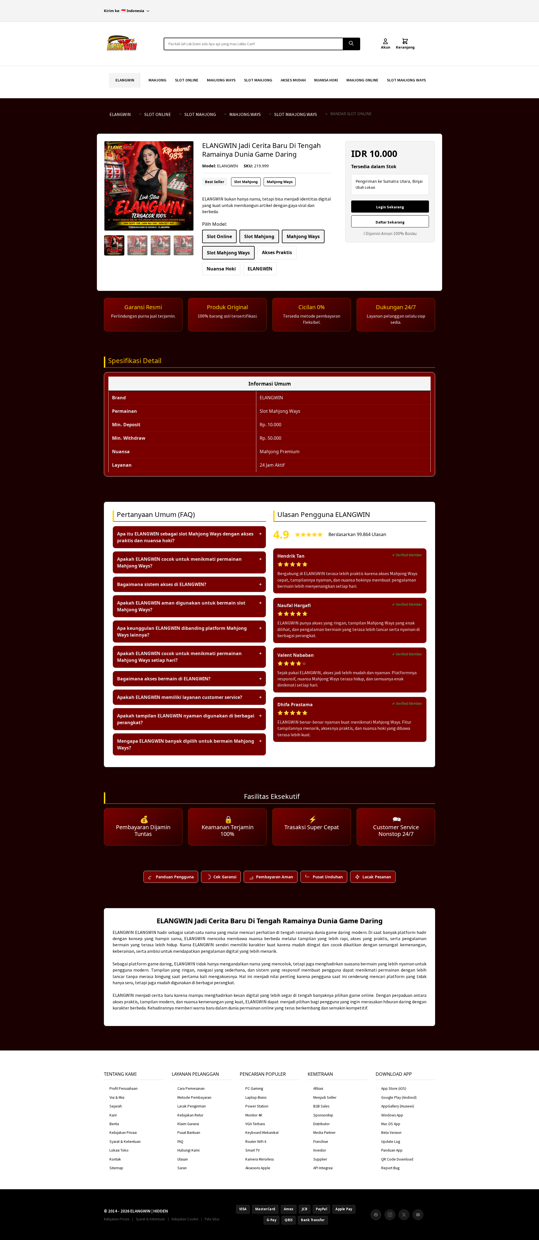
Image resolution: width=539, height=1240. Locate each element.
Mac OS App (390, 1124)
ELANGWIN (124, 80)
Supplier (320, 1159)
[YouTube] (418, 1214)
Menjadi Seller (324, 1097)
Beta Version (391, 1132)
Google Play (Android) (399, 1097)
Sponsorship (323, 1115)
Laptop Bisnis (255, 1097)
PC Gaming (254, 1088)
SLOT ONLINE (186, 80)
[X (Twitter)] (404, 1214)
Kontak (115, 1159)
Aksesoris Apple (257, 1168)
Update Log (390, 1141)
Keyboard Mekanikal (261, 1132)
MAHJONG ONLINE (362, 80)
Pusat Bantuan (188, 1132)
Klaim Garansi (188, 1124)
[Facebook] (376, 1214)
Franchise (320, 1141)
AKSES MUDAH (293, 80)
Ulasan (182, 1159)
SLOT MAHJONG (258, 80)
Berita (114, 1124)
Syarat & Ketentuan (125, 1141)
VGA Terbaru (255, 1124)
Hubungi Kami (188, 1150)
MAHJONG (157, 80)
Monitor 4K (253, 1115)
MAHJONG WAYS (221, 80)
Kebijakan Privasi (123, 1132)
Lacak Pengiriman (191, 1106)
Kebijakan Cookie (185, 1219)
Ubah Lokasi (365, 187)
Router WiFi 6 (255, 1141)
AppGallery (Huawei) (397, 1106)
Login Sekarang (390, 207)
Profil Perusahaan (123, 1088)
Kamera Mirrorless (259, 1159)
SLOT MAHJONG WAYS (406, 80)
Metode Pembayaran (194, 1097)
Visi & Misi (116, 1097)
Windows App (392, 1115)
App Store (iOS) (393, 1088)
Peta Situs (212, 1219)
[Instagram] (390, 1214)
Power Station (256, 1106)
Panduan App (392, 1150)
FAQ (180, 1141)
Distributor (321, 1124)
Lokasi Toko (119, 1150)
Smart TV (252, 1150)
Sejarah (115, 1106)
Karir (113, 1115)
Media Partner (324, 1132)
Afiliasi (318, 1088)
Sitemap (116, 1168)
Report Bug (390, 1168)
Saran (182, 1168)
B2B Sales (321, 1106)
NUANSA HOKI (326, 80)
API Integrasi (323, 1168)
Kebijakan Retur (190, 1115)
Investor (319, 1150)
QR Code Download (397, 1159)
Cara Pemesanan (191, 1088)
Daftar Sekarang (390, 222)
